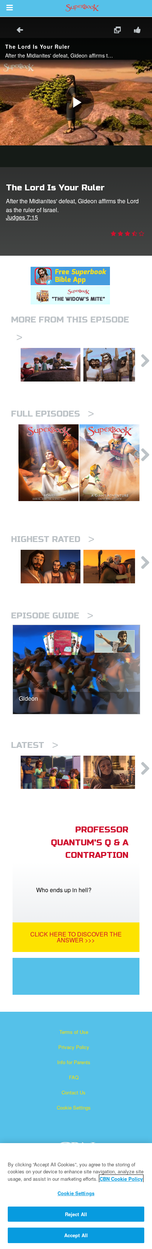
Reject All (76, 1214)
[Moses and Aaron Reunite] (113, 566)
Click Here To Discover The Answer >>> (76, 937)
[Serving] (50, 566)
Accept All (76, 1235)
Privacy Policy (73, 1046)
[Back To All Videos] (17, 31)
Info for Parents (73, 1062)
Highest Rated (52, 539)
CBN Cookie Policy (121, 1178)
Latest (34, 745)
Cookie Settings (74, 1107)
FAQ (74, 1077)
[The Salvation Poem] (50, 772)
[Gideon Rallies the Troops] (113, 365)
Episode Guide (52, 616)
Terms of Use (73, 1031)
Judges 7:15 (22, 217)
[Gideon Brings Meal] (50, 365)
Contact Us (74, 1092)
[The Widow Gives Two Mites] (113, 772)
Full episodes (52, 414)
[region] (76, 1196)
